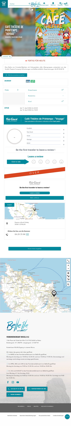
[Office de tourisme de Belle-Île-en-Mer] (17, 324)
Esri (66, 311)
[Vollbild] (68, 260)
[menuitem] (35, 4)
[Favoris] (61, 4)
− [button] (68, 268)
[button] (65, 4)
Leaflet (59, 218)
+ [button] (68, 265)
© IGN (63, 218)
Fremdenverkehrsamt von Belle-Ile (17, 337)
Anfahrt (9, 205)
